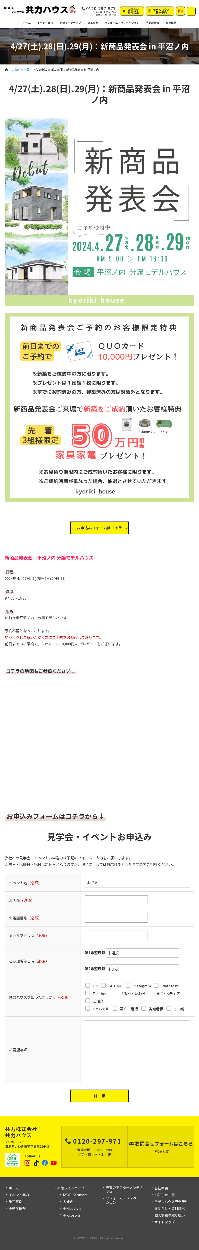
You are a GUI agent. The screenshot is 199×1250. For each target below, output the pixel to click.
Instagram (28, 1163)
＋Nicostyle (72, 1208)
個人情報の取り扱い (169, 1215)
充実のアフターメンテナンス (124, 1190)
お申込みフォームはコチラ (99, 527)
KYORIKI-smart (75, 1195)
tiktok (36, 1163)
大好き (68, 1202)
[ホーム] (6, 69)
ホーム (14, 1188)
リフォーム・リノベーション (123, 1200)
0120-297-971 (101, 8)
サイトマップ (164, 1222)
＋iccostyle (72, 1215)
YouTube (54, 1163)
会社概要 (161, 1188)
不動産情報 (152, 22)
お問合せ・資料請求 (169, 1208)
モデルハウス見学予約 (171, 1202)
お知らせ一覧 (164, 1195)
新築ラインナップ (70, 1188)
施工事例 (15, 1202)
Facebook (45, 1163)
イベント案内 (19, 1195)
